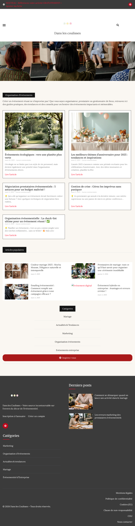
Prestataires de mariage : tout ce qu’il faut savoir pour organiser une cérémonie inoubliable (113, 267)
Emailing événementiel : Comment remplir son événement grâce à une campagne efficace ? (42, 289)
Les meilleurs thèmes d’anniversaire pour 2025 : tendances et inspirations (99, 156)
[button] (4, 25)
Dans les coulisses (67, 33)
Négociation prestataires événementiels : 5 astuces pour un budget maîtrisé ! (30, 188)
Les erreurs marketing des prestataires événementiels (108, 416)
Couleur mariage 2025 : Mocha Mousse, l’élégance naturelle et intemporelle (46, 267)
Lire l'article (11, 174)
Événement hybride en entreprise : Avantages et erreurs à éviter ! (114, 288)
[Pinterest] (130, 4)
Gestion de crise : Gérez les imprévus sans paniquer (96, 188)
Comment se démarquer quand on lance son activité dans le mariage (111, 396)
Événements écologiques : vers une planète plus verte (33, 156)
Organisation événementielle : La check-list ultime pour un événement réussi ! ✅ (31, 220)
